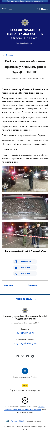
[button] (25, 299)
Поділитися (25, 268)
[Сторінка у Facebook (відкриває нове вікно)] (17, 356)
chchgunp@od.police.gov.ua (25, 343)
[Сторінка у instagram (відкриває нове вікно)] (32, 356)
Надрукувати (26, 262)
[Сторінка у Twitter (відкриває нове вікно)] (22, 356)
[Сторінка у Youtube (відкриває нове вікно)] (27, 356)
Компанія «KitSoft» (18, 421)
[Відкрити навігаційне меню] (10, 9)
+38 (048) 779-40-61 (25, 333)
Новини (9, 55)
